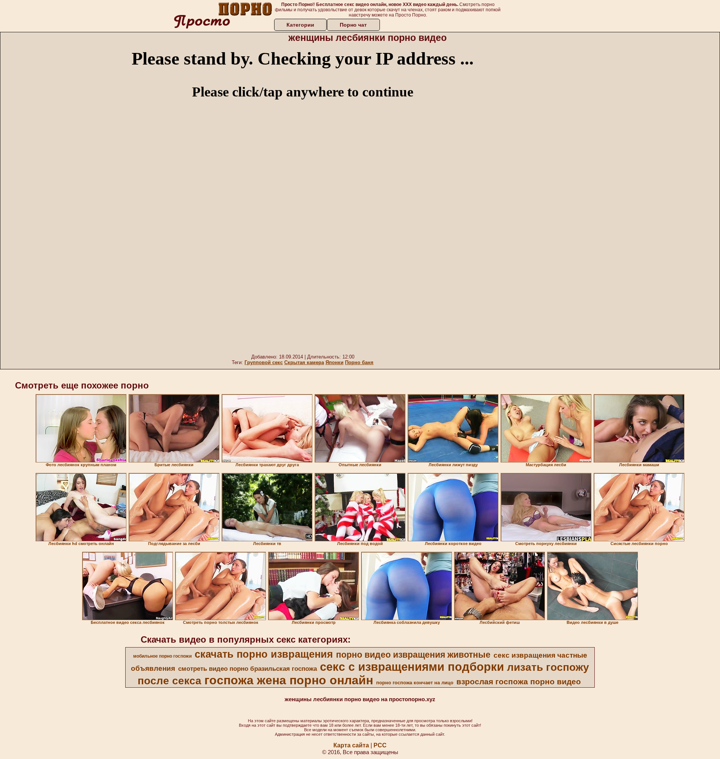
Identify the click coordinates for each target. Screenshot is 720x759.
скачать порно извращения (264, 654)
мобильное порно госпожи (162, 656)
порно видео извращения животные (413, 655)
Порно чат (353, 25)
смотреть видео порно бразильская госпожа (247, 668)
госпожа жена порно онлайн (288, 680)
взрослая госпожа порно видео (518, 681)
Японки (335, 362)
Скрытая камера (304, 362)
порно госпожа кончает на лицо (414, 682)
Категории (300, 25)
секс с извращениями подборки (412, 666)
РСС (380, 745)
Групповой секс (263, 362)
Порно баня (359, 362)
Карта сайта (351, 745)
